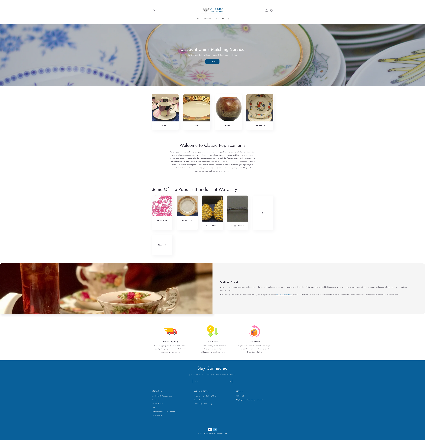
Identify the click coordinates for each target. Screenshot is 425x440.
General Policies (158, 404)
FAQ (153, 408)
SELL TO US (240, 396)
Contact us (155, 400)
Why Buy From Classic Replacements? (249, 400)
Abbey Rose (236, 226)
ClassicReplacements (209, 433)
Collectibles (207, 18)
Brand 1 (160, 220)
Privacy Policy (157, 415)
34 (261, 212)
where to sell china (284, 294)
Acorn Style (211, 226)
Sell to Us (212, 61)
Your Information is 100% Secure (163, 411)
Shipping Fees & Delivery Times (205, 396)
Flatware (225, 18)
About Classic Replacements (162, 396)
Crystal (217, 18)
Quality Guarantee (200, 400)
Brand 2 (186, 220)
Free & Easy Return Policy (203, 404)
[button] (154, 10)
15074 (161, 245)
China (198, 18)
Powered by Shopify (221, 433)
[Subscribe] (229, 381)
